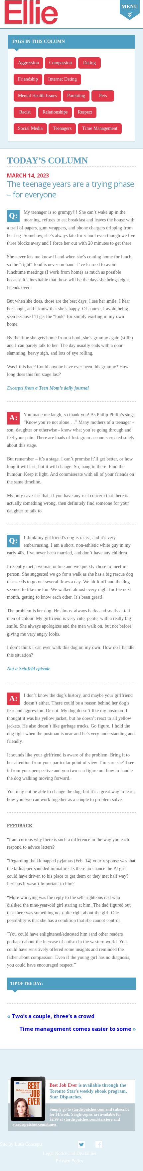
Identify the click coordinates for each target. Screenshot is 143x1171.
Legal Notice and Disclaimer (70, 1153)
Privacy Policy (69, 1160)
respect (85, 112)
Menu (129, 6)
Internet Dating (62, 79)
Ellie (30, 13)
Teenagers (62, 128)
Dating (89, 62)
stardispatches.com (88, 1109)
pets (103, 95)
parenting (76, 95)
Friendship (28, 79)
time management (99, 128)
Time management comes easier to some (75, 1028)
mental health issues (37, 95)
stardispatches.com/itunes (35, 1124)
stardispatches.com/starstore (88, 1119)
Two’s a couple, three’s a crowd (53, 1016)
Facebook (98, 1144)
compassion (60, 62)
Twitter (81, 1144)
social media (30, 128)
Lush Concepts (28, 1144)
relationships (55, 112)
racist (25, 112)
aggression (28, 62)
